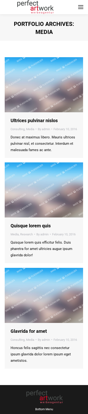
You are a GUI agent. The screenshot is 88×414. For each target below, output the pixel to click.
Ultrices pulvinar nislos (34, 120)
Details (50, 85)
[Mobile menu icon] (80, 7)
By (44, 129)
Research (26, 234)
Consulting (18, 129)
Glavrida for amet (29, 331)
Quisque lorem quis (31, 226)
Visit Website (37, 85)
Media (30, 129)
